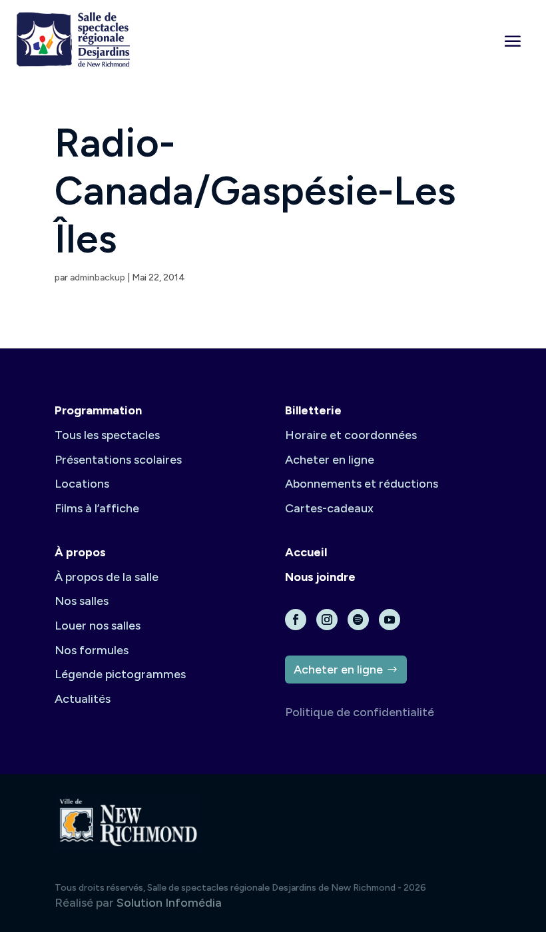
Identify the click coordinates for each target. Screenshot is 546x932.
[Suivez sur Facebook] (295, 619)
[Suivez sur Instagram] (327, 619)
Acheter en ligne (338, 669)
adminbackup (97, 277)
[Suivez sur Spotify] (358, 619)
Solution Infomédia (169, 902)
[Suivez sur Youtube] (389, 619)
